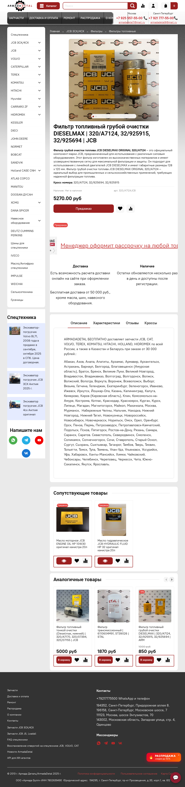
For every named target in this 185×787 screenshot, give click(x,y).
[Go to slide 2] (96, 116)
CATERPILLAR (20, 66)
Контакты (12, 720)
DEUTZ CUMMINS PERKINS (22, 233)
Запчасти (16, 18)
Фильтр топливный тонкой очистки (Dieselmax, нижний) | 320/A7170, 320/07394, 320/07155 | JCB (71, 633)
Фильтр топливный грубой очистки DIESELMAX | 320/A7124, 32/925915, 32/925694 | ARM (155, 633)
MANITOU (17, 186)
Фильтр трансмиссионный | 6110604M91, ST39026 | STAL (113, 631)
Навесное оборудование (20, 221)
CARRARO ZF (19, 106)
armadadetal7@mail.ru (132, 22)
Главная (55, 31)
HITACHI (16, 90)
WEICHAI (17, 284)
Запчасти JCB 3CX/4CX (20, 727)
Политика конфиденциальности (98, 773)
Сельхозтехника (22, 292)
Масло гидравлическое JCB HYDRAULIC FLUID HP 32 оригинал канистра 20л (113, 545)
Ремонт (69, 18)
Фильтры (96, 31)
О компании (115, 18)
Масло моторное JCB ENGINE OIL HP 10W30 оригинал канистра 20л (71, 544)
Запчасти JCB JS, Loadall (21, 733)
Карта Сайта (168, 773)
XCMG (15, 202)
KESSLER (17, 122)
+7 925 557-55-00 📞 (131, 18)
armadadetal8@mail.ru (163, 22)
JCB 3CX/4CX (75, 31)
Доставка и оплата (43, 18)
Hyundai (16, 98)
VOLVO (15, 58)
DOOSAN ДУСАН (22, 194)
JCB (13, 50)
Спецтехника (19, 34)
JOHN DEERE (19, 138)
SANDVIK (17, 162)
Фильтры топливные (122, 31)
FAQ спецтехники (17, 739)
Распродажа (90, 18)
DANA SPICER (20, 210)
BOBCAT (16, 154)
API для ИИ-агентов (18, 758)
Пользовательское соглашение (141, 773)
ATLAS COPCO (20, 178)
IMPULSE (17, 276)
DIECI (14, 130)
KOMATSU (17, 82)
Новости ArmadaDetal (20, 751)
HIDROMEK (18, 114)
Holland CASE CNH (23, 170)
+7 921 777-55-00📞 (163, 18)
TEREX (15, 74)
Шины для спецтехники (19, 245)
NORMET (16, 146)
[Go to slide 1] (93, 116)
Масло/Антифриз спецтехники (22, 266)
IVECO (15, 255)
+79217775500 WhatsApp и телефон (123, 699)
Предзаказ (84, 208)
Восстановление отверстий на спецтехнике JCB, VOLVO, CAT (43, 745)
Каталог (51, 6)
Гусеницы (17, 300)
